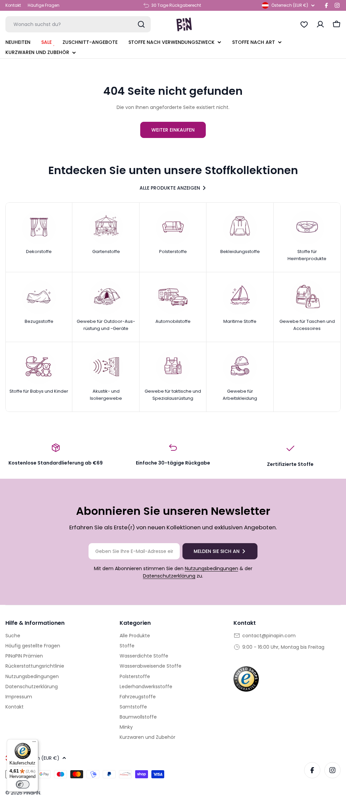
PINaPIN (32, 792)
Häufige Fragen (43, 5)
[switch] (22, 784)
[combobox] (78, 24)
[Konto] (320, 24)
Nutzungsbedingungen (211, 568)
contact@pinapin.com (269, 635)
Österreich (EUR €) (289, 5)
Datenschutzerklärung (169, 575)
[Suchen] (141, 24)
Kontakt (13, 5)
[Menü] (34, 743)
